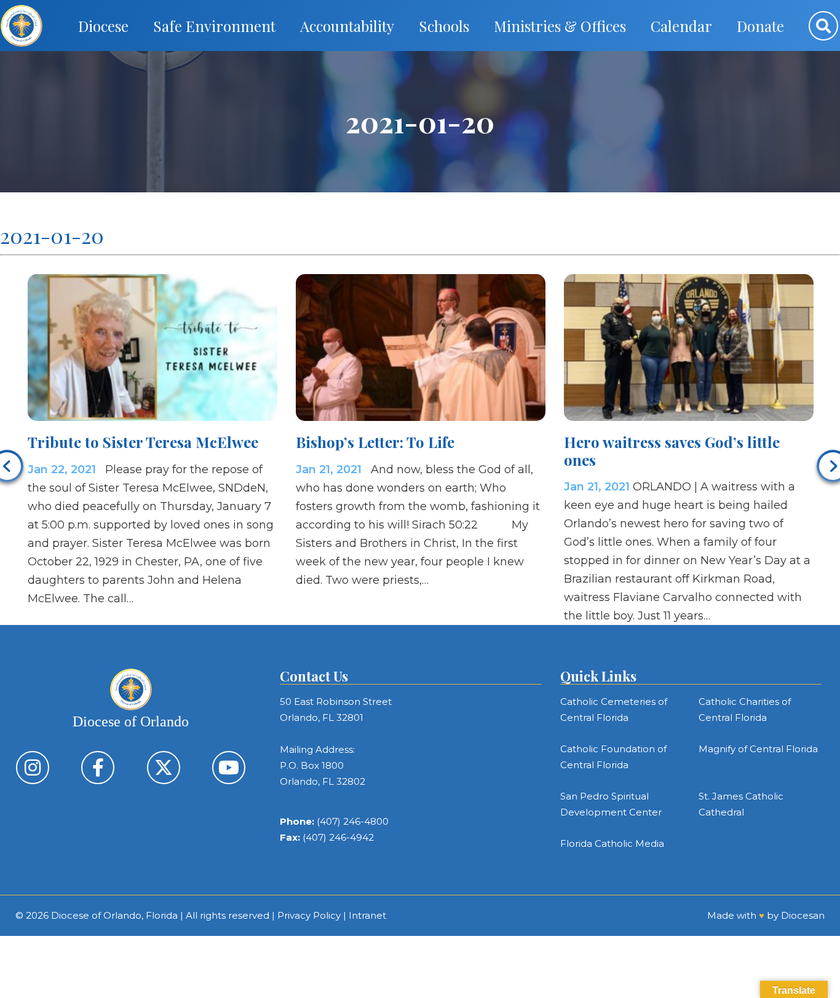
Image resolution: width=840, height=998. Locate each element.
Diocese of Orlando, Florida (114, 915)
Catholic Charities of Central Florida (745, 709)
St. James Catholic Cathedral (741, 804)
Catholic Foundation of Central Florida (613, 757)
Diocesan (803, 915)
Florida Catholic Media (612, 843)
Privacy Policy (309, 915)
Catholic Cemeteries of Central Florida (613, 709)
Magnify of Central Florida (758, 749)
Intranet (367, 915)
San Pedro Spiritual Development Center (611, 804)
